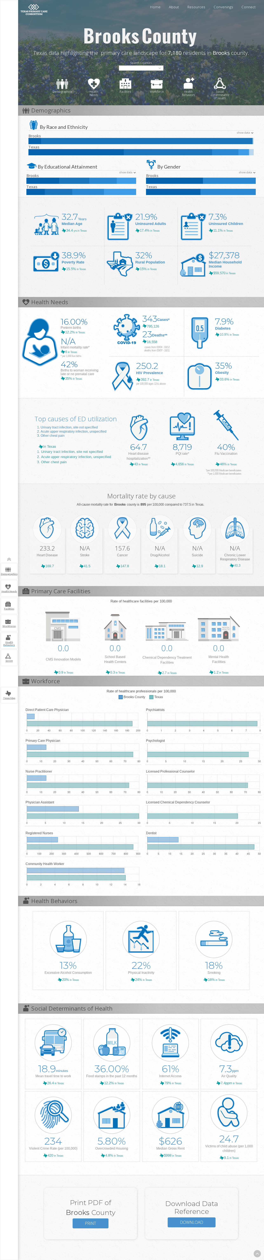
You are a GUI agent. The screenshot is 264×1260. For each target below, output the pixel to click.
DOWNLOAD (191, 1222)
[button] (141, 68)
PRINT (90, 1223)
